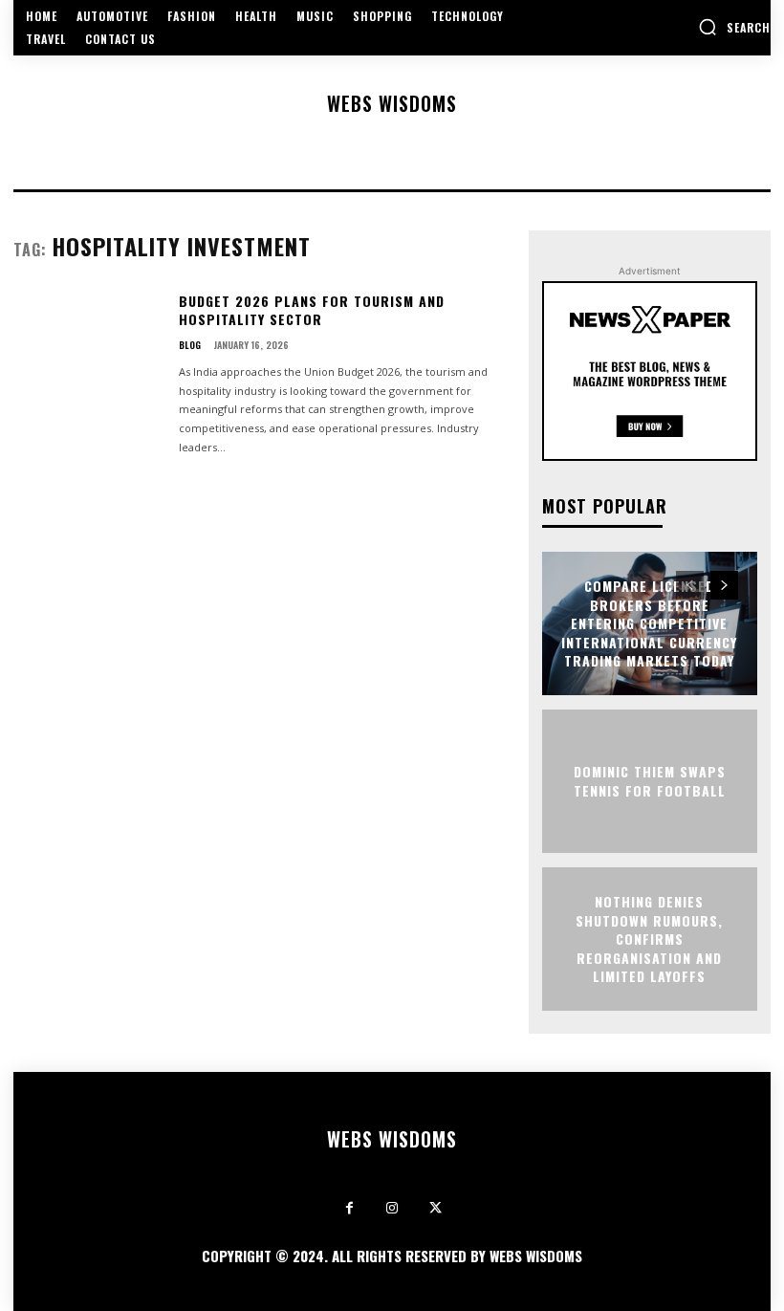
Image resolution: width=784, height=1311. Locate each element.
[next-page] (724, 585)
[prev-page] (690, 585)
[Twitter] (435, 1208)
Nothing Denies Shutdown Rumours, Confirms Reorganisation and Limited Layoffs (649, 938)
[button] (734, 26)
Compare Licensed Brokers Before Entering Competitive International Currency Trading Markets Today (649, 623)
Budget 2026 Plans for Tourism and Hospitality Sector (312, 310)
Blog (190, 345)
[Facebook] (349, 1208)
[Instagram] (392, 1208)
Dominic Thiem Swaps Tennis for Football (650, 780)
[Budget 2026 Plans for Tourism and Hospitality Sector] (88, 355)
